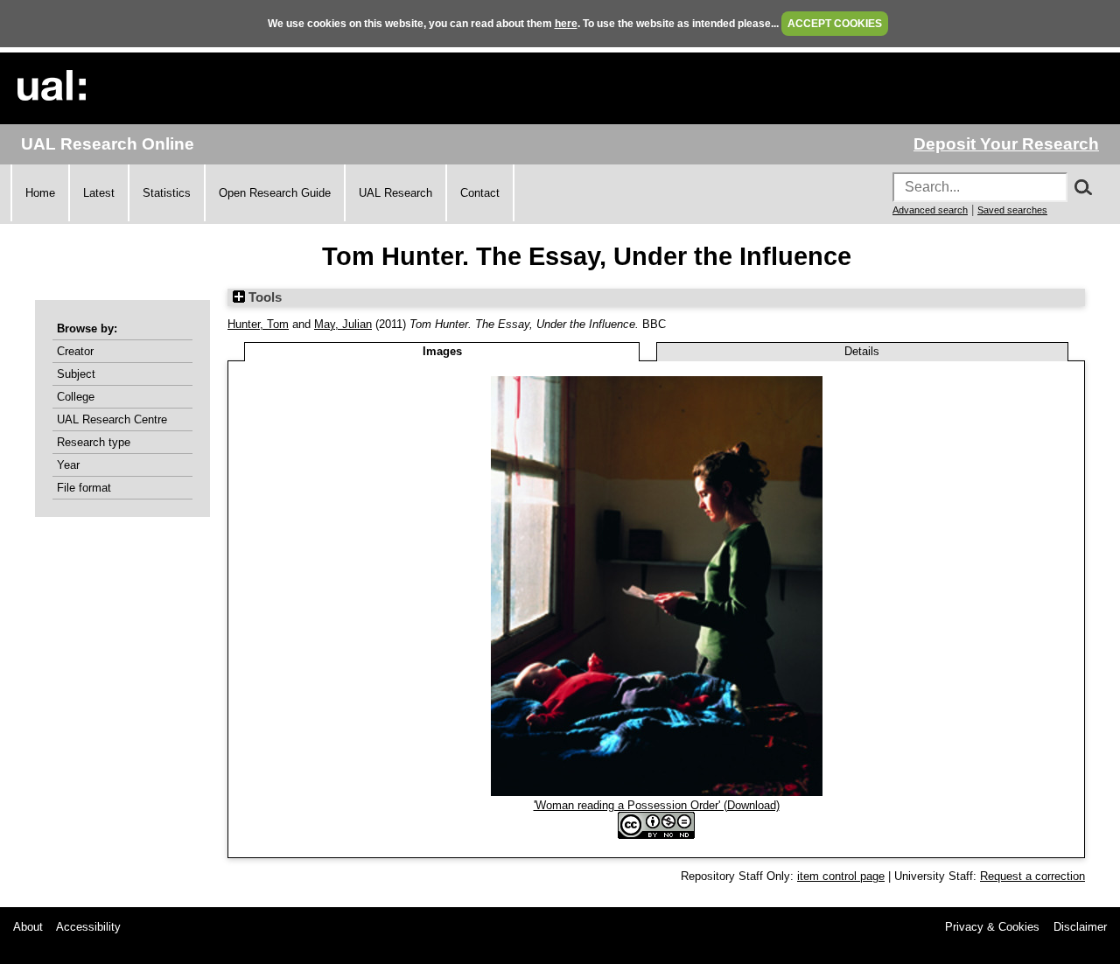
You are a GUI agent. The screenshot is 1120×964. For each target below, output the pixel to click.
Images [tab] (442, 351)
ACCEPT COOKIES (835, 23)
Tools (263, 297)
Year (68, 465)
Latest (99, 192)
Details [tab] (861, 351)
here (566, 23)
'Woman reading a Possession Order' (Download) (657, 805)
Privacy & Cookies (992, 926)
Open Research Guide (275, 192)
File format (84, 487)
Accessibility (88, 926)
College (75, 396)
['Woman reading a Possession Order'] (656, 792)
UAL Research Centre (112, 419)
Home (40, 192)
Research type (93, 442)
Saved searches (1012, 210)
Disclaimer (1080, 926)
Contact (480, 192)
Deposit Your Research (1006, 144)
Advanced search (930, 210)
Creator (75, 351)
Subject (76, 374)
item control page (841, 876)
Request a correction (1032, 876)
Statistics (167, 192)
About (28, 926)
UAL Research (395, 192)
